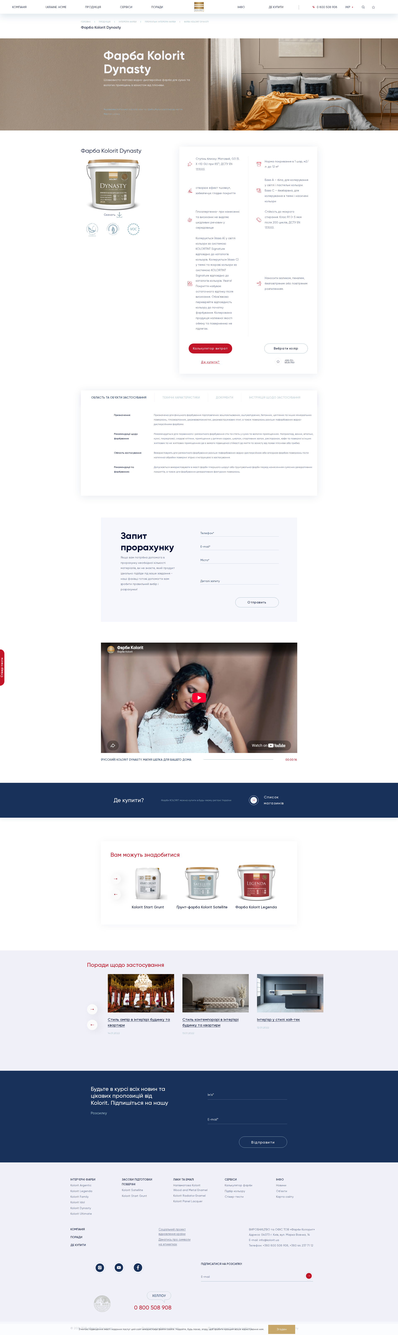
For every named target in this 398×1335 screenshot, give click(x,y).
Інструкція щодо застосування (274, 397)
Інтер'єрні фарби (128, 22)
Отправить (257, 602)
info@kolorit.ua (269, 1240)
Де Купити (276, 7)
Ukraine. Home (56, 7)
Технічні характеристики (181, 397)
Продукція (93, 7)
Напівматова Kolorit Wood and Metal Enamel (190, 1187)
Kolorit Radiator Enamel (189, 1195)
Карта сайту (285, 1196)
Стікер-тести (234, 1196)
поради (157, 7)
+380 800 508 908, (276, 1245)
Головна (86, 22)
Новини (281, 1185)
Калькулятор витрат (210, 348)
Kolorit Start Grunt (134, 1195)
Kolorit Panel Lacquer (187, 1201)
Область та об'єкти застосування (118, 397)
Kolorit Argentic (80, 1185)
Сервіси (126, 7)
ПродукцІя (104, 22)
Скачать (109, 214)
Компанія (19, 7)
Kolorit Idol (77, 1202)
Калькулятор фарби (238, 1185)
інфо (241, 7)
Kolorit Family (79, 1196)
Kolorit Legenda (81, 1191)
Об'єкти (281, 1191)
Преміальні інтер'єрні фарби (160, 22)
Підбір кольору (235, 1191)
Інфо (280, 1179)
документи (224, 397)
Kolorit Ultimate (81, 1213)
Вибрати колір (286, 348)
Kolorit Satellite (132, 1190)
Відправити (263, 1142)
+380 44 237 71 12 (301, 1245)
